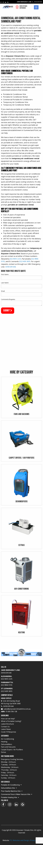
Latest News (6, 729)
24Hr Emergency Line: (10, 671)
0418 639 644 (10, 267)
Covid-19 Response (8, 732)
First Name (5, 274)
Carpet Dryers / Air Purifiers (12, 749)
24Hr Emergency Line (29, 2)
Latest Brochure (7, 724)
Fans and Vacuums (8, 747)
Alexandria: (6, 677)
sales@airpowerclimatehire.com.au (17, 709)
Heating (4, 741)
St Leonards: (7, 689)
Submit (6, 310)
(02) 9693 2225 (15, 259)
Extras (3, 752)
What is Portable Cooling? (11, 721)
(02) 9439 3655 (24, 261)
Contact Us (5, 726)
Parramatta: (7, 683)
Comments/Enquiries (8, 299)
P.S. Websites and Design (19, 840)
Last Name (5, 283)
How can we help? (8, 718)
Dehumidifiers (6, 744)
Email (3, 291)
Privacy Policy (35, 840)
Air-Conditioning (7, 739)
